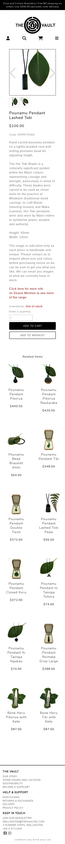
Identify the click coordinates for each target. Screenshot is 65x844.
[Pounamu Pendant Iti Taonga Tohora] (49, 569)
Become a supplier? (16, 787)
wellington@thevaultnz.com (23, 821)
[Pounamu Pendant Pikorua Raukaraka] (49, 375)
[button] (8, 39)
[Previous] (12, 73)
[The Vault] (33, 25)
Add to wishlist (32, 335)
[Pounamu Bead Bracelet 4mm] (16, 440)
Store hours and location (22, 780)
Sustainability (13, 783)
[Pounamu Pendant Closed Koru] (16, 569)
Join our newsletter (17, 818)
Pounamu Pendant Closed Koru (16, 588)
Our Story (10, 776)
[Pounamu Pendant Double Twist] (16, 504)
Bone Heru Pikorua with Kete (16, 717)
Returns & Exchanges (18, 801)
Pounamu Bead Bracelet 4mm (16, 461)
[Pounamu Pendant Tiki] (49, 440)
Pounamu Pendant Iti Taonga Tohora (49, 590)
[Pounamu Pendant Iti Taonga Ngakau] (16, 633)
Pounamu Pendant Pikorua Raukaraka (48, 396)
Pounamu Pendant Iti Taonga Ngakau (16, 654)
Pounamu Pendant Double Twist (16, 525)
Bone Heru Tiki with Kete (49, 717)
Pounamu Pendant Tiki (49, 456)
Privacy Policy (13, 808)
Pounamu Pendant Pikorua (16, 394)
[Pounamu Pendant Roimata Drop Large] (49, 633)
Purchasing (11, 797)
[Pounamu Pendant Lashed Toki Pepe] (49, 504)
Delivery (9, 804)
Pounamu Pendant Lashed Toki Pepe (48, 525)
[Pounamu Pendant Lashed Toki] (32, 72)
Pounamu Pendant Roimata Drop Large (49, 654)
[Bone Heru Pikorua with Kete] (16, 698)
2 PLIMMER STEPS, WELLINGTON (23, 825)
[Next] (52, 73)
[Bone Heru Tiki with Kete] (49, 698)
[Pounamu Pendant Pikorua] (16, 375)
